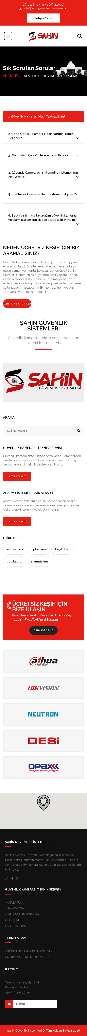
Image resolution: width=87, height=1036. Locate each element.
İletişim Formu (44, 18)
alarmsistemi (39, 561)
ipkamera (39, 549)
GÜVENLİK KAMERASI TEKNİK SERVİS (31, 951)
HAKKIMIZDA (15, 908)
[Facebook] (12, 879)
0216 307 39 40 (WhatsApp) (46, 4)
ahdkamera (15, 549)
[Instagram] (17, 879)
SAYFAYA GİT (17, 476)
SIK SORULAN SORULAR (22, 914)
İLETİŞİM (12, 920)
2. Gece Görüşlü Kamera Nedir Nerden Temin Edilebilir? (40, 136)
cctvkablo (14, 561)
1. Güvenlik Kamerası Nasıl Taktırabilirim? (36, 116)
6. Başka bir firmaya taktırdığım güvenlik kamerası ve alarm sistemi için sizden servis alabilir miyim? (42, 218)
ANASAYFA (11, 75)
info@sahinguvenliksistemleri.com (46, 8)
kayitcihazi (62, 549)
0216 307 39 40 (43, 630)
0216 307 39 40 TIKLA (17, 303)
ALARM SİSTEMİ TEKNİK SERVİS (28, 957)
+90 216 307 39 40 (17, 992)
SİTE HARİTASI (16, 926)
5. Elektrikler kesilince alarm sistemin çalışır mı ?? (42, 194)
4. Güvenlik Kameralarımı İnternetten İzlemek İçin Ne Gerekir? (43, 175)
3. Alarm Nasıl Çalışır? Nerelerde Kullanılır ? (38, 155)
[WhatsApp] (6, 879)
